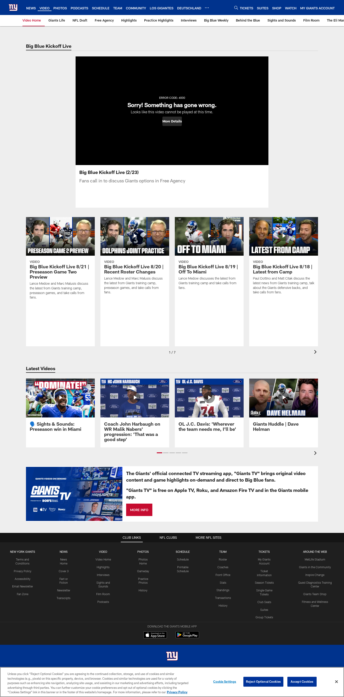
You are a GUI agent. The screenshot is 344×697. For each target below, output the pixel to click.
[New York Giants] (172, 657)
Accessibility (22, 578)
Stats (223, 582)
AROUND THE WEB (315, 551)
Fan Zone (22, 594)
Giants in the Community (315, 567)
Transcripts (63, 598)
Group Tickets (264, 617)
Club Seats (264, 602)
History (143, 590)
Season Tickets (264, 582)
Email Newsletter (22, 586)
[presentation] (316, 352)
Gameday (143, 571)
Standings (222, 590)
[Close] (336, 682)
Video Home (103, 559)
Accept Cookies (302, 681)
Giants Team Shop (314, 594)
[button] (172, 121)
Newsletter (63, 590)
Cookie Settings (224, 681)
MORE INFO (139, 510)
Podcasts (103, 601)
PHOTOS (143, 551)
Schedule (183, 559)
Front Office (223, 574)
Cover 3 (64, 571)
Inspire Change (314, 574)
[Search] (236, 7)
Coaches (222, 567)
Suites (264, 609)
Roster (223, 559)
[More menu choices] (207, 8)
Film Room (103, 594)
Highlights (103, 567)
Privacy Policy (22, 571)
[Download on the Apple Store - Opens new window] (155, 635)
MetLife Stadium (315, 559)
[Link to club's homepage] (13, 7)
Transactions (223, 597)
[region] (172, 682)
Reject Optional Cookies (263, 681)
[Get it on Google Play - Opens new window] (187, 637)
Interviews (103, 574)
